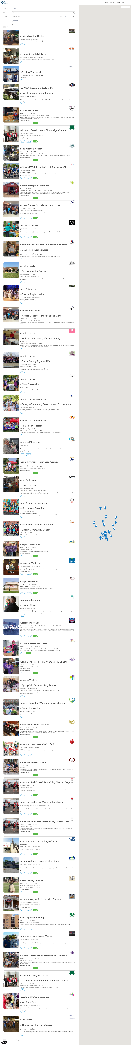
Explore (106, 2)
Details (22, 43)
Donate (35, 123)
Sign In (123, 2)
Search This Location (126, 6)
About (118, 2)
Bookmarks (112, 2)
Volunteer (29, 123)
